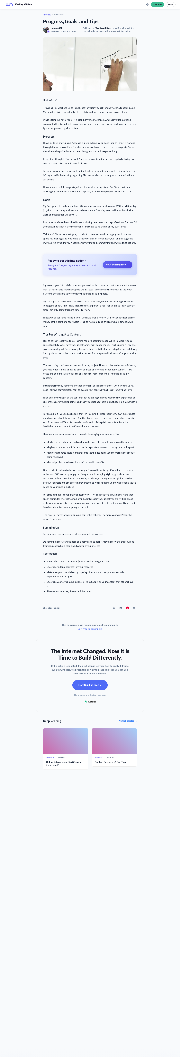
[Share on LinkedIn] (120, 608)
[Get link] (134, 608)
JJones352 (56, 28)
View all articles (128, 721)
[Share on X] (114, 608)
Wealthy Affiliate (103, 28)
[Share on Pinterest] (127, 608)
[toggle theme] (147, 4)
